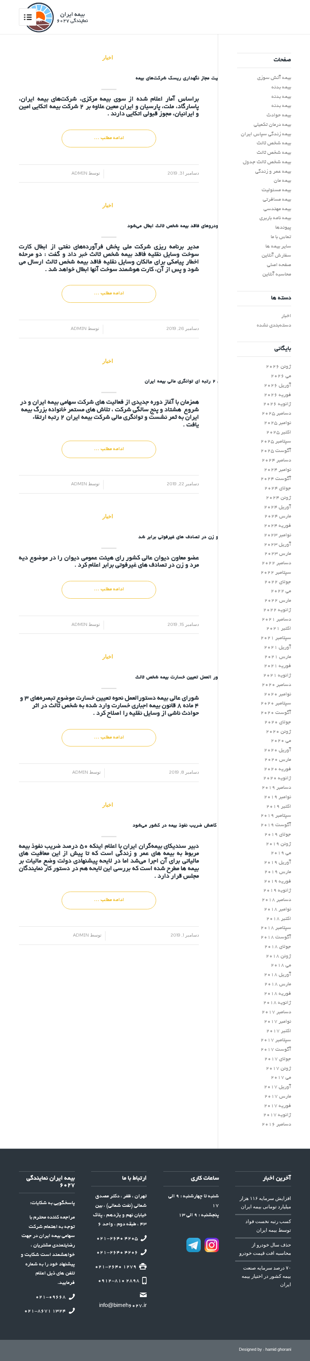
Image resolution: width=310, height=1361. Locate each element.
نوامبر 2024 (277, 470)
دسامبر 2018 (276, 900)
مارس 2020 (277, 760)
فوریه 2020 (277, 769)
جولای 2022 (277, 582)
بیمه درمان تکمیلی (272, 125)
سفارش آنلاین (276, 256)
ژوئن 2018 (278, 956)
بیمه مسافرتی (277, 200)
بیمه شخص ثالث (111, 254)
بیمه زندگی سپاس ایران (266, 134)
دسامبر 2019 (276, 788)
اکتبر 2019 (278, 807)
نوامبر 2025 (277, 423)
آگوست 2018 (275, 937)
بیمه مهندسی (277, 209)
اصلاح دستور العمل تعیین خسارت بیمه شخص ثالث (187, 677)
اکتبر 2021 (278, 629)
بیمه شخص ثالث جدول (267, 162)
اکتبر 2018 (278, 919)
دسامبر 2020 (276, 685)
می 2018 (281, 965)
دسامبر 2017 (276, 1012)
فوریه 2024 (277, 526)
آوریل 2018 (277, 975)
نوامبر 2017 (277, 1022)
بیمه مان (282, 181)
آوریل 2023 (277, 545)
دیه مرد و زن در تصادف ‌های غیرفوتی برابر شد (187, 537)
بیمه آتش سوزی (274, 78)
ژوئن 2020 (278, 732)
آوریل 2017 (277, 1087)
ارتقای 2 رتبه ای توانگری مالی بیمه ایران (187, 381)
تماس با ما (281, 237)
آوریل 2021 (277, 647)
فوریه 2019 (277, 881)
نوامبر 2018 (277, 909)
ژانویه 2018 (277, 1003)
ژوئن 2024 (278, 498)
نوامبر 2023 (277, 535)
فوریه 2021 (277, 666)
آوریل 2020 (277, 750)
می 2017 (281, 1078)
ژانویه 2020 (277, 778)
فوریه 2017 (277, 1106)
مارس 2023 (277, 554)
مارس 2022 (277, 601)
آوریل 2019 (277, 863)
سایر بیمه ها (278, 246)
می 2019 (281, 853)
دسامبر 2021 (276, 619)
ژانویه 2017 (277, 1115)
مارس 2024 (277, 516)
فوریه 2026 (277, 395)
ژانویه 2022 (277, 610)
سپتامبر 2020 (275, 703)
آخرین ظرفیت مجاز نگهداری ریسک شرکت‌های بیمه (187, 78)
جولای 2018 (277, 947)
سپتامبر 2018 (275, 928)
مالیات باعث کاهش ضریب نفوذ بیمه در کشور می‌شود (187, 825)
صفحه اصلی (279, 265)
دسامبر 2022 (276, 563)
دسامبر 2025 (276, 414)
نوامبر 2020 (277, 694)
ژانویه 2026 (277, 404)
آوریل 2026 (277, 386)
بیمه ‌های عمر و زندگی (146, 853)
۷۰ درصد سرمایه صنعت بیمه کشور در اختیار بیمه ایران (266, 1276)
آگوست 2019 (275, 825)
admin (82, 173)
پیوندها (283, 228)
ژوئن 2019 (278, 844)
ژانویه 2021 (277, 675)
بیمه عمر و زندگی (273, 172)
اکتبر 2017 (278, 1031)
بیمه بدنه (281, 87)
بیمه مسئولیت (276, 190)
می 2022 (281, 591)
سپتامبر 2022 (275, 573)
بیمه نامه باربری (275, 218)
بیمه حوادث (279, 115)
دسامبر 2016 (276, 1124)
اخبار (108, 57)
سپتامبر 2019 (275, 816)
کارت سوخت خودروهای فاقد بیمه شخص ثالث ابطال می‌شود (187, 226)
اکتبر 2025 (278, 432)
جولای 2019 (277, 835)
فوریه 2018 (277, 994)
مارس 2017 (277, 1096)
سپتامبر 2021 (275, 638)
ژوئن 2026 (278, 367)
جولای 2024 (277, 488)
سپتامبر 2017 (275, 1040)
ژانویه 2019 (277, 890)
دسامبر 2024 (276, 460)
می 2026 (281, 376)
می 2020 (281, 741)
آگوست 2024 (275, 479)
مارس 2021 (277, 657)
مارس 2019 (277, 872)
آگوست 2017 (275, 1050)
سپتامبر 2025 (275, 441)
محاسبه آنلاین (276, 274)
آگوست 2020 (275, 713)
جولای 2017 (277, 1059)
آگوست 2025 (275, 451)
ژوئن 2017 (278, 1068)
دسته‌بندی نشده (274, 325)
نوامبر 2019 (277, 797)
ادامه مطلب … (109, 138)
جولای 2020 (277, 722)
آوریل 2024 (277, 507)
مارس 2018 (277, 984)
